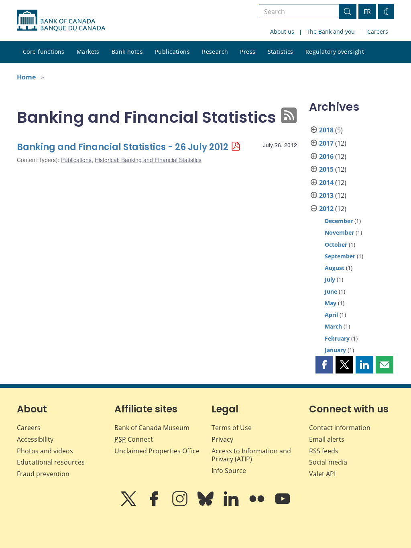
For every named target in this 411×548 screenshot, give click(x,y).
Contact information (339, 427)
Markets (88, 51)
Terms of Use (232, 427)
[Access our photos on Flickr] (258, 504)
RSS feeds (323, 451)
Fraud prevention (43, 473)
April (331, 315)
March (333, 326)
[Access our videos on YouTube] (283, 504)
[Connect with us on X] (129, 504)
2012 (326, 208)
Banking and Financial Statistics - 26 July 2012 (122, 147)
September (340, 256)
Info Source (229, 470)
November (339, 232)
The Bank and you (331, 31)
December (339, 221)
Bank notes (127, 51)
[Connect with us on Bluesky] (206, 504)
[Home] (61, 20)
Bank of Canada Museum (151, 427)
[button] (324, 364)
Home (26, 77)
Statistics (280, 51)
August (334, 268)
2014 (326, 182)
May (330, 303)
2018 (326, 130)
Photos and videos (45, 451)
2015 (326, 169)
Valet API (322, 473)
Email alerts (326, 439)
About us (282, 31)
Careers (377, 31)
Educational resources (51, 462)
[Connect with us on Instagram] (180, 504)
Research (215, 51)
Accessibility (35, 439)
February (337, 338)
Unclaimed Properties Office (156, 451)
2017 (326, 143)
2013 (326, 195)
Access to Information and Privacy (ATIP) (251, 455)
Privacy (222, 439)
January (335, 350)
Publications (172, 51)
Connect (133, 439)
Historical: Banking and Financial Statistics (148, 160)
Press (247, 51)
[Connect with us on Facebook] (155, 504)
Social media (328, 462)
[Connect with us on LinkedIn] (232, 504)
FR (367, 11)
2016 (326, 156)
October (336, 244)
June (331, 291)
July (330, 279)
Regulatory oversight (334, 51)
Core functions (44, 51)
